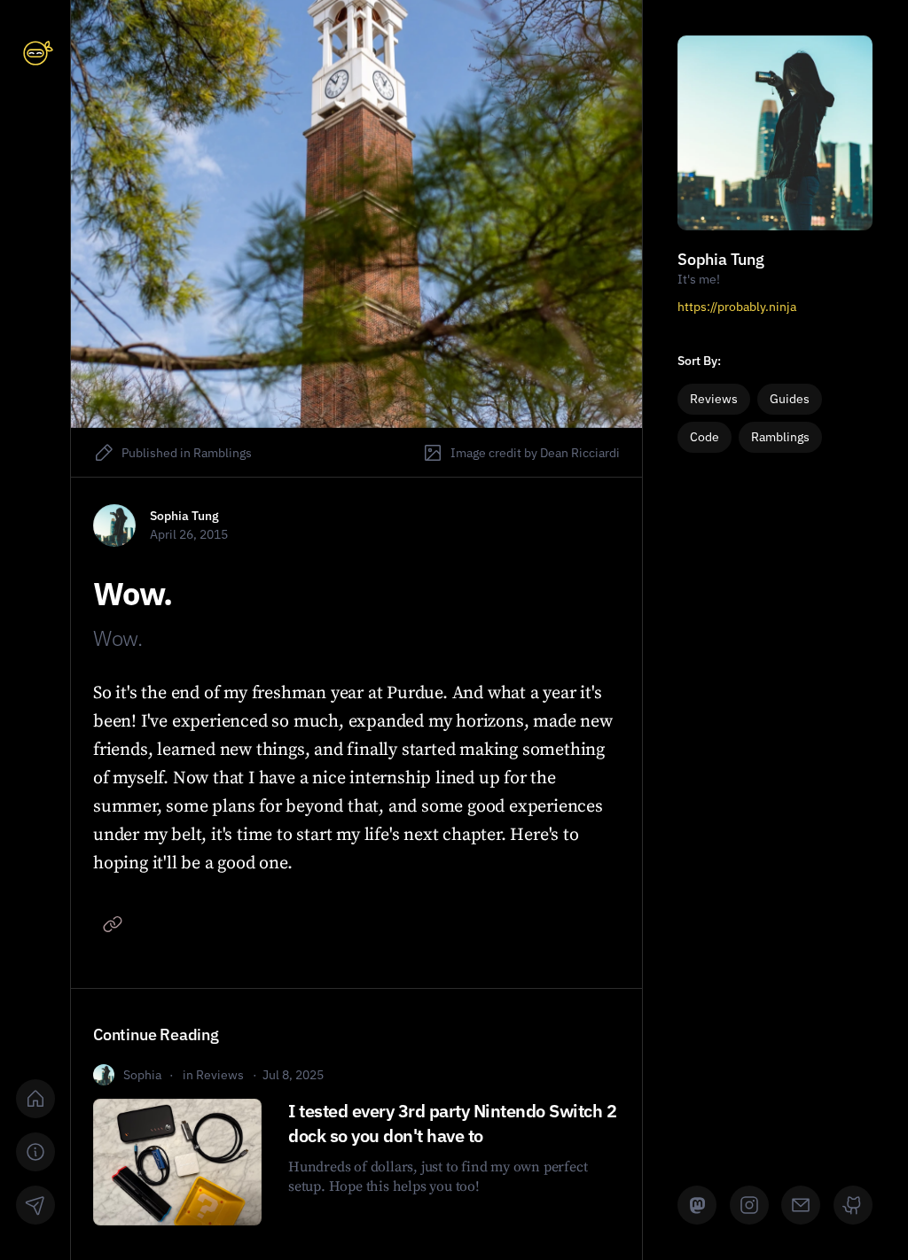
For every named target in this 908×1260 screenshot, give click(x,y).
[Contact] (35, 1205)
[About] (35, 1151)
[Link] (112, 924)
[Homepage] (35, 1098)
